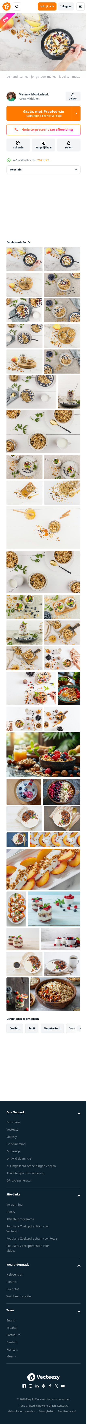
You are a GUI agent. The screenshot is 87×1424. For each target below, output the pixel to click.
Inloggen (66, 6)
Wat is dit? (43, 160)
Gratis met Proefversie (43, 113)
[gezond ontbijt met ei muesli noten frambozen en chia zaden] (17, 1012)
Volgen (73, 98)
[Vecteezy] (6, 6)
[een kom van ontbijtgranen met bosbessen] (42, 1079)
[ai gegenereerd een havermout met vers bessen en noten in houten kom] (25, 1144)
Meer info (15, 167)
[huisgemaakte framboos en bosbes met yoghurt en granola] (32, 1323)
